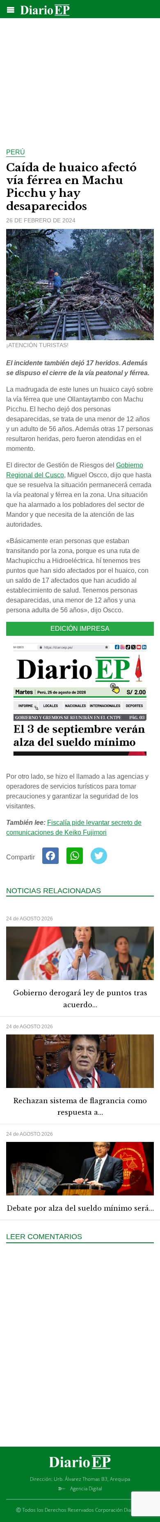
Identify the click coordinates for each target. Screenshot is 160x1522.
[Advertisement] (80, 78)
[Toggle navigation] (10, 9)
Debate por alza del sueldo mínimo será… (80, 1208)
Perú (15, 152)
